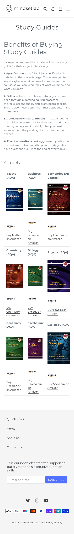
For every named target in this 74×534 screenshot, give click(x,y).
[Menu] (68, 9)
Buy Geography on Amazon (13, 385)
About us (13, 438)
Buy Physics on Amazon (57, 311)
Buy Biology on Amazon (34, 311)
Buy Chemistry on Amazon (13, 311)
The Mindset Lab (30, 522)
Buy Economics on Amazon (57, 237)
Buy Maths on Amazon (13, 237)
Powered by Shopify (51, 522)
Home (11, 428)
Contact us (14, 447)
